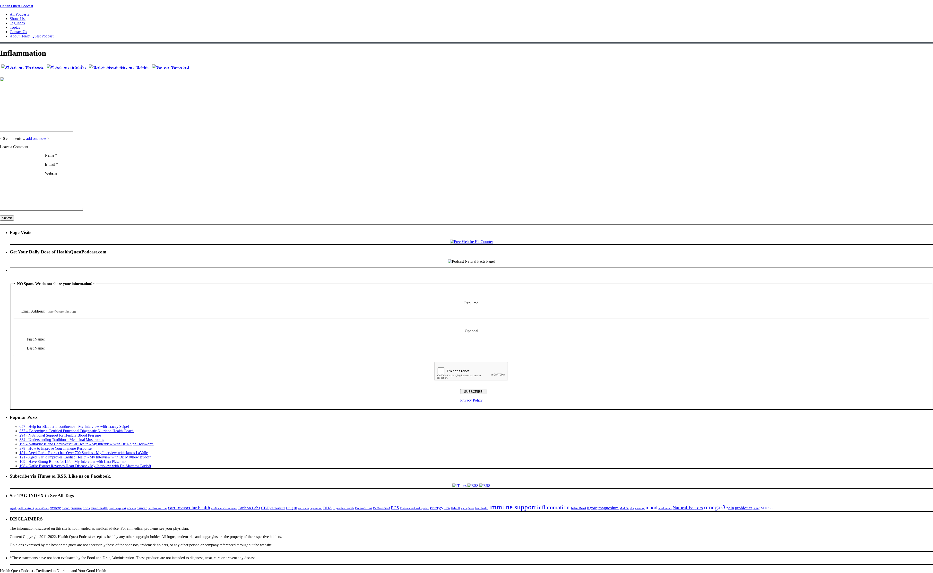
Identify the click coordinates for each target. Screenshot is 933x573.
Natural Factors (688, 507)
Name (51, 155)
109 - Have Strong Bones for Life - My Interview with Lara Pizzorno (72, 461)
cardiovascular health (189, 507)
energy (436, 507)
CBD (265, 508)
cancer (142, 508)
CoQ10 (291, 508)
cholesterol (277, 508)
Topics (15, 27)
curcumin (303, 508)
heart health (481, 508)
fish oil (455, 508)
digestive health (343, 508)
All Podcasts (19, 14)
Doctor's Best (363, 508)
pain (730, 507)
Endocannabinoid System (414, 508)
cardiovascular (157, 508)
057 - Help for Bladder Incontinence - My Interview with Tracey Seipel (74, 426)
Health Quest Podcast (16, 6)
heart (471, 508)
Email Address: (33, 311)
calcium (131, 508)
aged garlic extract (22, 508)
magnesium (608, 507)
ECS (395, 507)
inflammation (553, 507)
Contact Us (18, 32)
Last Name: (36, 348)
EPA (447, 508)
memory (640, 508)
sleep (756, 508)
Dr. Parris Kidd (381, 508)
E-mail (51, 164)
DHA (327, 508)
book (86, 508)
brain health (99, 508)
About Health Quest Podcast (31, 36)
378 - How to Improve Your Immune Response (55, 448)
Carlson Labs (249, 508)
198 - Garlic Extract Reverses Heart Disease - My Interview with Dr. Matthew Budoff (85, 466)
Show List (18, 19)
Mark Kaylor (627, 508)
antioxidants (42, 508)
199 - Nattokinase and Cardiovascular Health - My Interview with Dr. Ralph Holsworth (86, 444)
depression (316, 508)
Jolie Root (578, 508)
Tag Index (17, 23)
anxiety (55, 508)
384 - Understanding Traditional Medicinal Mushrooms (61, 440)
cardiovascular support (224, 508)
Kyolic (592, 508)
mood (651, 507)
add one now (36, 138)
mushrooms (665, 508)
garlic (464, 508)
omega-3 (715, 507)
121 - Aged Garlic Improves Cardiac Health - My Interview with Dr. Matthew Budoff (85, 457)
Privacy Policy (471, 400)
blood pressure (72, 508)
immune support (512, 507)
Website (51, 173)
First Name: (36, 339)
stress (766, 507)
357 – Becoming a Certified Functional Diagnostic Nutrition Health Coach (76, 431)
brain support (117, 508)
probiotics (743, 508)
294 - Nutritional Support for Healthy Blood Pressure (60, 435)
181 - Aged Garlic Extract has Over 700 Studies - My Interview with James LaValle (83, 453)
